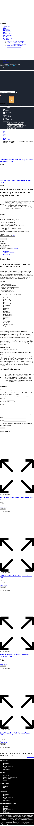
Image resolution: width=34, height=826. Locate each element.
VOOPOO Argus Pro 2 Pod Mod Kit (16, 44)
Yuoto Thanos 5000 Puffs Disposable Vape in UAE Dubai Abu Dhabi (15, 734)
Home (5, 138)
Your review (3, 404)
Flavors (2, 234)
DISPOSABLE (7, 31)
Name (2, 417)
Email (2, 420)
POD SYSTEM (7, 38)
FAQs (4, 788)
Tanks (4, 767)
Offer (4, 28)
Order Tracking (6, 62)
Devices (5, 764)
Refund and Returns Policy (10, 777)
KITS (4, 32)
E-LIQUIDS (6, 29)
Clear (13, 235)
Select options (3, 507)
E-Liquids (5, 763)
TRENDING (6, 26)
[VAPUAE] (5, 20)
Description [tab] (6, 251)
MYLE (5, 36)
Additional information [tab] (9, 252)
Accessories (6, 769)
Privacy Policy (7, 778)
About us (5, 786)
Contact (5, 780)
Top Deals (6, 39)
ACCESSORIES (7, 35)
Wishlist (5, 60)
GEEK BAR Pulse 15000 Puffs (15, 42)
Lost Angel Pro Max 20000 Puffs (15, 41)
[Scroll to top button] (31, 819)
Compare (3, 243)
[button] (5, 242)
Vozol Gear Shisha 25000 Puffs (15, 45)
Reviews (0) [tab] (6, 254)
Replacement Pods (8, 766)
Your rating (3, 401)
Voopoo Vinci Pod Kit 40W (14, 47)
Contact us (6, 775)
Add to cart (3, 239)
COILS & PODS (7, 33)
